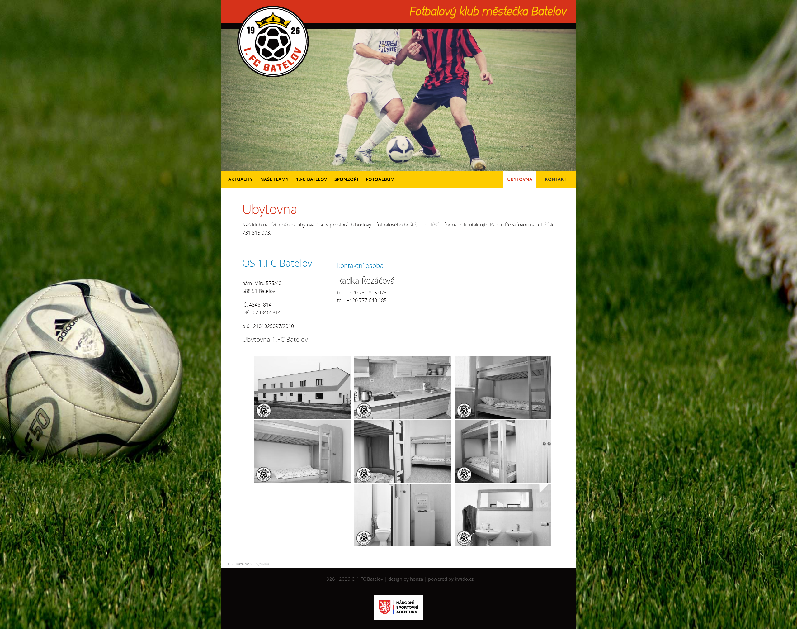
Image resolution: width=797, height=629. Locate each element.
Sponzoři (346, 179)
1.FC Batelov (311, 179)
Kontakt (555, 179)
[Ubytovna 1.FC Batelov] (304, 416)
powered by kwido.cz (451, 579)
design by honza (406, 579)
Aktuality (240, 179)
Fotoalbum (380, 179)
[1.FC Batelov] (272, 78)
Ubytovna (519, 179)
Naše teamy (274, 179)
